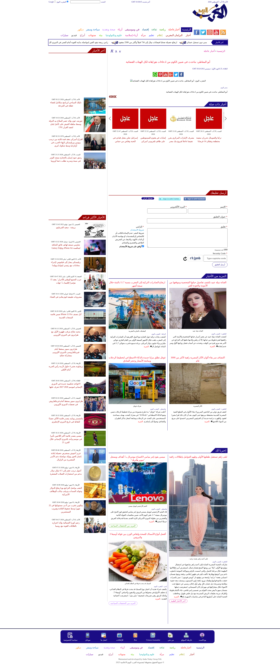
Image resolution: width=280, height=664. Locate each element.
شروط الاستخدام (137, 230)
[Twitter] (170, 200)
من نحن (171, 640)
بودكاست (202, 640)
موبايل (88, 640)
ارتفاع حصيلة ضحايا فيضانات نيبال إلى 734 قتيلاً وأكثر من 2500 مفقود (161, 42)
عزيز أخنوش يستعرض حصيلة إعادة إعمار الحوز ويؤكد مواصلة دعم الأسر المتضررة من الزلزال (65, 456)
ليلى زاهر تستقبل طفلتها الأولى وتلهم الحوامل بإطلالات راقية (198, 457)
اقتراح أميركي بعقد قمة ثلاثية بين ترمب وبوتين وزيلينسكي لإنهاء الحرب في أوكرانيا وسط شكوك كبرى (66, 142)
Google (51, 2)
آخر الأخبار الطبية (178, 601)
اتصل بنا (104, 640)
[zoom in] (112, 50)
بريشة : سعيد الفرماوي (66, 227)
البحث (103, 2)
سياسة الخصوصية (70, 640)
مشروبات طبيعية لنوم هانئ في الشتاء (66, 297)
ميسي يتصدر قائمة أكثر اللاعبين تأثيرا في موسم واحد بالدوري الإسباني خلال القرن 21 (66, 439)
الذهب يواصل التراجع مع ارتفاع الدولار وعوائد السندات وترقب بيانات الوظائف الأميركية (66, 491)
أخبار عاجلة (209, 51)
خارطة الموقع (186, 640)
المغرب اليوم (61, 2)
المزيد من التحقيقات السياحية (123, 526)
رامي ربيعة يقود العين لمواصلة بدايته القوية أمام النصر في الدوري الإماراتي (90, 42)
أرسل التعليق (220, 264)
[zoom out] (119, 50)
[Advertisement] (120, 12)
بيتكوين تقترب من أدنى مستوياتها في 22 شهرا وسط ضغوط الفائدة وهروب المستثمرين (66, 508)
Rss (135, 640)
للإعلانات (119, 640)
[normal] (115, 50)
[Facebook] (195, 200)
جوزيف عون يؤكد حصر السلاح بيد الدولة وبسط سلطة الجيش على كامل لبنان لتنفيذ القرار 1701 (66, 124)
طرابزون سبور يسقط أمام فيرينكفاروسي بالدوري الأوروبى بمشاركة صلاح (65, 352)
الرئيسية (221, 51)
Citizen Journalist (153, 640)
